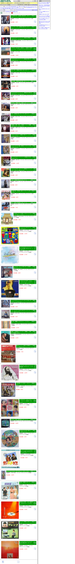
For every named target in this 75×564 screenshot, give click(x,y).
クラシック (1, 7)
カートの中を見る (33, 4)
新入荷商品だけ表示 (15, 11)
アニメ (18, 6)
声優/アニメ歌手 (11, 8)
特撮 (7, 8)
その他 (23, 8)
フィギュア (19, 8)
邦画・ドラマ (21, 6)
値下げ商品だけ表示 (8, 11)
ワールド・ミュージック (7, 7)
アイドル (7, 6)
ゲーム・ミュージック (31, 6)
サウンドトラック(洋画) (14, 7)
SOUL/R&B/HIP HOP (29, 7)
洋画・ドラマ (25, 6)
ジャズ (36, 6)
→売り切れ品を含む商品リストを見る (22, 3)
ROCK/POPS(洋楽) (13, 6)
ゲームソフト (16, 8)
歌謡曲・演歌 (5, 8)
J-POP (9, 6)
